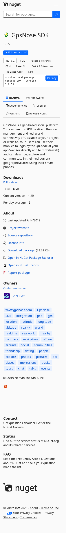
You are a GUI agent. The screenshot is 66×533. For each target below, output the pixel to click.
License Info (16, 243)
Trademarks (28, 517)
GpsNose (43, 310)
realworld (29, 333)
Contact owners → (14, 288)
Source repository (20, 235)
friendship (13, 351)
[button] (51, 78)
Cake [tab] (30, 71)
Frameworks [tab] (36, 97)
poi (55, 357)
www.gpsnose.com (19, 310)
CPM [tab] (8, 66)
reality (25, 327)
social (25, 345)
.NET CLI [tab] (10, 60)
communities (43, 345)
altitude (11, 327)
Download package (21, 250)
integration (24, 316)
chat (21, 368)
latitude (27, 322)
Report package (19, 273)
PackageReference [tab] (41, 60)
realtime (11, 333)
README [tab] (14, 97)
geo (39, 316)
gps (50, 316)
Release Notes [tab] (38, 113)
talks (32, 368)
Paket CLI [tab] (21, 66)
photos (26, 357)
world (39, 327)
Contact (10, 418)
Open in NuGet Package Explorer (30, 258)
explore (11, 357)
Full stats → (10, 182)
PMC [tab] (22, 60)
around (11, 345)
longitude (44, 322)
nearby (45, 333)
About (34, 508)
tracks (46, 363)
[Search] (56, 14)
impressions (27, 363)
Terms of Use (50, 508)
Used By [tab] (41, 105)
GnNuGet (18, 296)
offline (47, 339)
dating (29, 351)
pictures (41, 357)
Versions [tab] (14, 113)
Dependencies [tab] (18, 105)
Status (9, 436)
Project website (18, 228)
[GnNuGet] (6, 296)
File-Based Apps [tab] (14, 71)
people (44, 351)
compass (12, 339)
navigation (30, 339)
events (45, 368)
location (11, 322)
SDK (8, 316)
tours (9, 368)
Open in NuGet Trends (23, 265)
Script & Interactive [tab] (42, 66)
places (10, 363)
